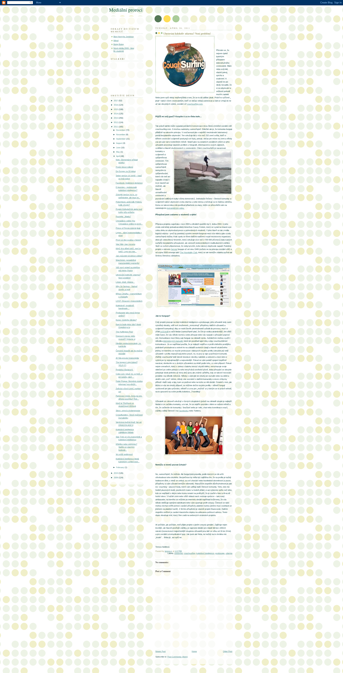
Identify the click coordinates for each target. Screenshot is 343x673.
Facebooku (183, 411)
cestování (178, 553)
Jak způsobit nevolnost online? (129, 256)
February (120, 467)
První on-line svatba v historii (128, 240)
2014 (116, 114)
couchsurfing (189, 553)
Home (194, 651)
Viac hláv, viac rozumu (125, 244)
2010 (116, 473)
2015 (116, 109)
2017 (116, 101)
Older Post (227, 651)
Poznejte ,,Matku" (123, 216)
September (121, 139)
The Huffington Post (124, 332)
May (118, 152)
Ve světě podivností (124, 454)
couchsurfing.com (195, 104)
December (121, 130)
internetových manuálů (173, 341)
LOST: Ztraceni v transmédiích (129, 301)
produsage (220, 553)
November (121, 134)
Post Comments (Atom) (177, 657)
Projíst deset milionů (124, 167)
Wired (115, 40)
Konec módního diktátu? (126, 320)
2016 (116, 105)
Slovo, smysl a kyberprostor (128, 410)
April (118, 156)
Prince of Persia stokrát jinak (128, 228)
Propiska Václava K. (124, 370)
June (118, 147)
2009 (116, 477)
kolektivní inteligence (205, 553)
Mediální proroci (126, 9)
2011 (116, 127)
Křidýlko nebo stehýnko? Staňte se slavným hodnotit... (126, 447)
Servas (174, 249)
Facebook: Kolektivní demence (129, 183)
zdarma (229, 553)
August (119, 143)
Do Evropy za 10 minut (126, 171)
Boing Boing (118, 44)
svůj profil (164, 332)
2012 (116, 122)
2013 (116, 118)
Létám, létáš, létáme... (125, 282)
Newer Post (160, 651)
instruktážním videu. (175, 208)
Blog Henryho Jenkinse (123, 37)
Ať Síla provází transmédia (127, 358)
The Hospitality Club (188, 252)
